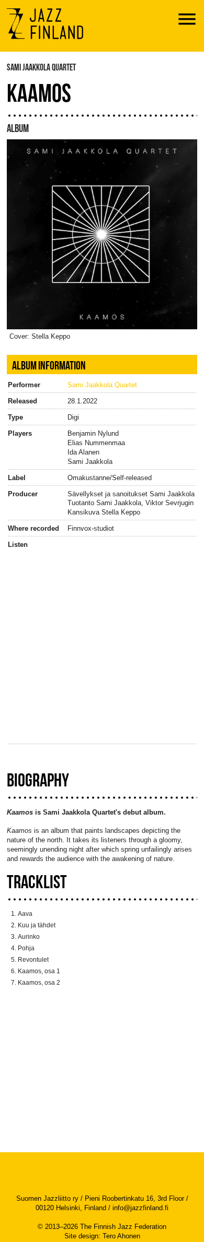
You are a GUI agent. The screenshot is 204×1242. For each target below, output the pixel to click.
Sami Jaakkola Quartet (102, 385)
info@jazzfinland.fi (140, 1208)
